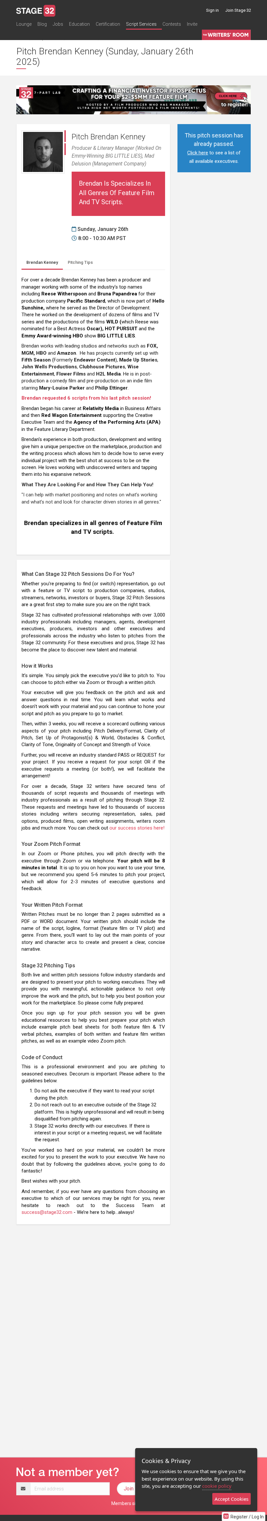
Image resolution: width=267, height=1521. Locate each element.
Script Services (141, 24)
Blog (42, 24)
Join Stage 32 (238, 10)
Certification (108, 24)
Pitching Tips (80, 262)
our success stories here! (136, 828)
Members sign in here (133, 1503)
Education (79, 24)
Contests (171, 24)
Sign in (212, 10)
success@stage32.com (46, 1212)
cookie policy (217, 1486)
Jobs (58, 24)
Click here (197, 153)
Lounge (24, 24)
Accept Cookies (231, 1499)
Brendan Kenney (42, 262)
